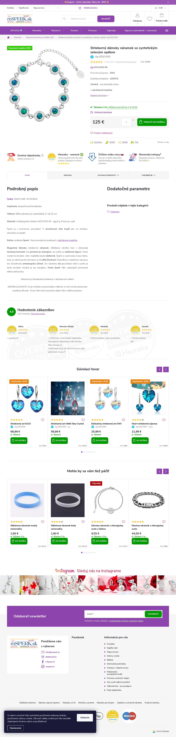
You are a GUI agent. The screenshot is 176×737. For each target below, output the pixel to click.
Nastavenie (15, 728)
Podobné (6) (147, 175)
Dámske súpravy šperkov (49, 702)
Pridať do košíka (154, 122)
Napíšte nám (24, 8)
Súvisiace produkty (107, 175)
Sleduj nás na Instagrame (99, 571)
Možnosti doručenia (103, 112)
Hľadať (105, 18)
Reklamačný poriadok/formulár (114, 673)
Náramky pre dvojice (105, 702)
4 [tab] (89, 452)
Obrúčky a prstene (86, 702)
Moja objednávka (114, 690)
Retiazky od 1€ (69, 702)
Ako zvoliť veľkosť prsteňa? (118, 682)
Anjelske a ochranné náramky (129, 702)
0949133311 (51, 657)
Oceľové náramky (152, 702)
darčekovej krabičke (67, 240)
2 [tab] (84, 452)
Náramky (115, 211)
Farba (10, 198)
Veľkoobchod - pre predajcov (119, 686)
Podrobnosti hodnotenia (126, 62)
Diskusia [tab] (68, 175)
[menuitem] (18, 30)
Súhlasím (85, 717)
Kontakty (10, 8)
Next (166, 369)
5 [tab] (91, 452)
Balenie (110, 660)
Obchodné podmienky (116, 664)
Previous (159, 369)
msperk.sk (50, 666)
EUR (161, 8)
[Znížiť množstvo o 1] (133, 124)
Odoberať (153, 614)
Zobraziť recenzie (38, 314)
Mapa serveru (38, 8)
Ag (91, 67)
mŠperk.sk (50, 661)
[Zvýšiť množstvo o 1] (133, 120)
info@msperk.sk (53, 652)
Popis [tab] (27, 175)
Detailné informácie (98, 95)
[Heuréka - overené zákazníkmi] (113, 715)
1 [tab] (81, 452)
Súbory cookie (113, 656)
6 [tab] (94, 452)
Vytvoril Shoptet (162, 731)
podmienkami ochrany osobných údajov (126, 621)
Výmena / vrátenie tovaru (117, 668)
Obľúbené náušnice (27, 702)
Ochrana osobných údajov (118, 678)
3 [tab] (86, 452)
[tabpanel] (27, 412)
